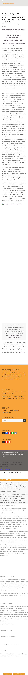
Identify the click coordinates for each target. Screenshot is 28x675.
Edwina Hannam (14, 454)
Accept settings (7, 674)
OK (1, 469)
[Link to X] (20, 458)
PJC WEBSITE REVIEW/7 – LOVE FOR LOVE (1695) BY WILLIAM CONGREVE (14, 19)
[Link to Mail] (25, 458)
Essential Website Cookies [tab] (7, 505)
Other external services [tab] (6, 603)
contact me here (7, 412)
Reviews (15, 24)
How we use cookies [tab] (5, 479)
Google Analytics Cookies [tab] (7, 576)
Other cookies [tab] (4, 650)
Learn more (7, 469)
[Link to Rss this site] (22, 458)
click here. (22, 352)
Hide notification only (19, 674)
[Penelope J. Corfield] (11, 3)
